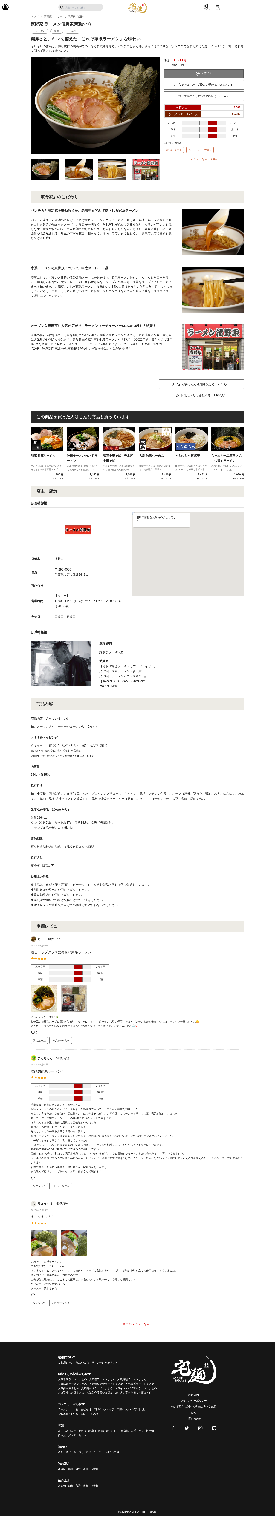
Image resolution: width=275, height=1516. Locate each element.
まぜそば (86, 1409)
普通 (88, 1452)
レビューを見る (204, 159)
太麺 (85, 1485)
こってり (99, 1452)
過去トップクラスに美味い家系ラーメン (61, 952)
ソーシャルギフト (107, 1362)
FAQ (193, 1412)
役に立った (39, 1040)
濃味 (85, 1468)
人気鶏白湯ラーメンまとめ (97, 1388)
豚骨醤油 (90, 1430)
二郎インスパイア (104, 1409)
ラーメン (63, 1409)
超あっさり (64, 1452)
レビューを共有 (60, 1040)
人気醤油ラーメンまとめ (72, 1379)
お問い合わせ (193, 1418)
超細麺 (62, 1485)
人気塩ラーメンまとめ (102, 1379)
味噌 (73, 1430)
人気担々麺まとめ (68, 1388)
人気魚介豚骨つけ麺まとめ (102, 1392)
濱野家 (48, 16)
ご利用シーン (66, 1362)
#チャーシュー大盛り (200, 149)
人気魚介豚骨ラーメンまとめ (106, 1383)
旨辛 (141, 1430)
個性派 (62, 1435)
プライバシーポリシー (194, 1400)
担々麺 (150, 1430)
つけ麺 (75, 1409)
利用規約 (193, 1394)
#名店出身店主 (174, 149)
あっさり (78, 1452)
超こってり (112, 1452)
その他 (94, 1413)
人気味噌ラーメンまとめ (131, 1379)
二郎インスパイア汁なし (131, 1409)
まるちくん (45, 1058)
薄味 (70, 1468)
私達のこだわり (85, 1362)
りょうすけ (45, 1203)
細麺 (70, 1485)
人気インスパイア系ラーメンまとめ (136, 1388)
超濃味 (94, 1468)
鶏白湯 (125, 1430)
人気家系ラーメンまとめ (139, 1383)
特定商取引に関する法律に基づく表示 (193, 1406)
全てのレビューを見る (137, 1324)
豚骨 (80, 1430)
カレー (84, 1413)
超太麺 (94, 1485)
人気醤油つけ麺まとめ (71, 1392)
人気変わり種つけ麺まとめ (136, 1392)
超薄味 (62, 1468)
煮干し (115, 1430)
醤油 (60, 1430)
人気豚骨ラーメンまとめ (72, 1383)
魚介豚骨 (103, 1430)
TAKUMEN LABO (68, 1413)
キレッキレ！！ (42, 1217)
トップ (35, 16)
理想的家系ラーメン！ (48, 1071)
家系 (133, 1430)
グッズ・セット (77, 1435)
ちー (41, 939)
